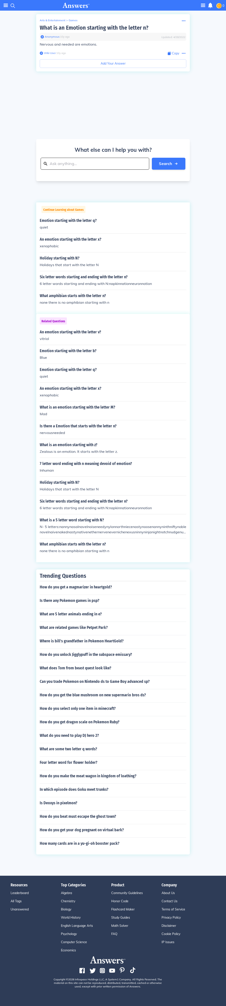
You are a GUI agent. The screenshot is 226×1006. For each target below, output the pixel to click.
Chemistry (68, 901)
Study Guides (120, 918)
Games (73, 20)
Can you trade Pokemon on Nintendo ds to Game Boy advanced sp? (95, 681)
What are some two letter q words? (68, 749)
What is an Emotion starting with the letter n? (94, 27)
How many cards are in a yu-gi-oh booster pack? (79, 843)
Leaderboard (20, 893)
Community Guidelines (127, 893)
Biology (66, 909)
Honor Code (119, 901)
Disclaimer (169, 926)
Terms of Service (173, 909)
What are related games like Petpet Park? (74, 627)
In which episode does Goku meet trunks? (74, 789)
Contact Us (169, 901)
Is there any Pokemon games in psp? (69, 600)
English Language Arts (77, 926)
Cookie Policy (171, 934)
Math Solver (119, 926)
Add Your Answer (113, 63)
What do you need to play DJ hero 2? (69, 735)
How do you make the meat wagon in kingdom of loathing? (88, 776)
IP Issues (168, 942)
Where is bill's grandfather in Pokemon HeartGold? (82, 641)
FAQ (114, 934)
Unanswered (20, 909)
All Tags (16, 901)
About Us (168, 893)
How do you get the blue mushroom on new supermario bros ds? (93, 695)
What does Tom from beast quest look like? (75, 668)
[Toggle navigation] (6, 5)
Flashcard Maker (123, 909)
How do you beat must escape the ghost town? (78, 816)
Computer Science (74, 942)
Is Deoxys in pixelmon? (58, 803)
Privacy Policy (171, 918)
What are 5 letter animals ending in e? (71, 614)
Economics (68, 950)
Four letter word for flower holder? (68, 762)
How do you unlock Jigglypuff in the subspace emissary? (86, 654)
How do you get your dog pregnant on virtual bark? (82, 829)
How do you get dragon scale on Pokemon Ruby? (79, 722)
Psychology (69, 934)
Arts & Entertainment (52, 20)
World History (71, 918)
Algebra (66, 893)
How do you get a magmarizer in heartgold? (76, 587)
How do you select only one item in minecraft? (78, 708)
